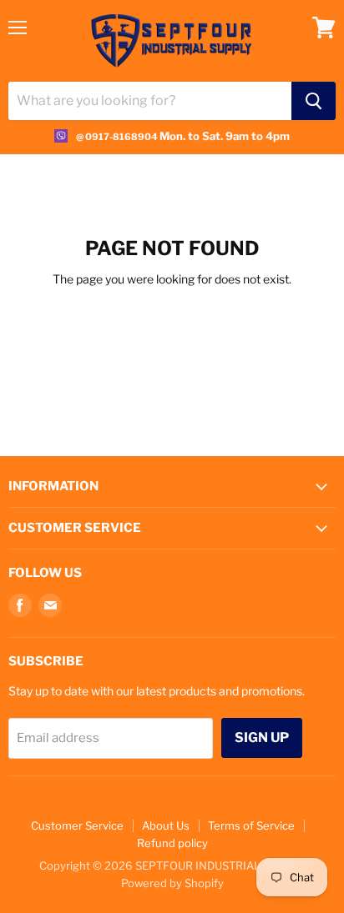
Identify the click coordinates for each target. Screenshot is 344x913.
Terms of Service (251, 825)
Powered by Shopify (172, 883)
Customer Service (77, 825)
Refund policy (172, 843)
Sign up (262, 737)
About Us (166, 825)
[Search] (313, 101)
